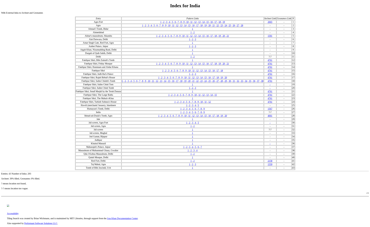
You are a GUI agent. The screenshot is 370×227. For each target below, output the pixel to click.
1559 (270, 164)
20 (209, 25)
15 (207, 22)
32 (238, 81)
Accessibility (13, 213)
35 (250, 81)
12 (195, 22)
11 (191, 22)
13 (199, 22)
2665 (270, 22)
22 (218, 25)
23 (222, 25)
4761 (270, 60)
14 (203, 22)
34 (246, 81)
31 (234, 81)
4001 (270, 115)
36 (254, 81)
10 (187, 22)
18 (220, 22)
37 (258, 81)
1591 (270, 36)
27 (238, 25)
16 (211, 22)
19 (224, 22)
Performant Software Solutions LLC (40, 223)
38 (262, 81)
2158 (270, 161)
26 (234, 25)
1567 (270, 108)
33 (242, 81)
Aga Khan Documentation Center (122, 218)
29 (226, 81)
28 (242, 25)
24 (226, 25)
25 (230, 25)
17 (215, 22)
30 (230, 81)
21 (213, 25)
